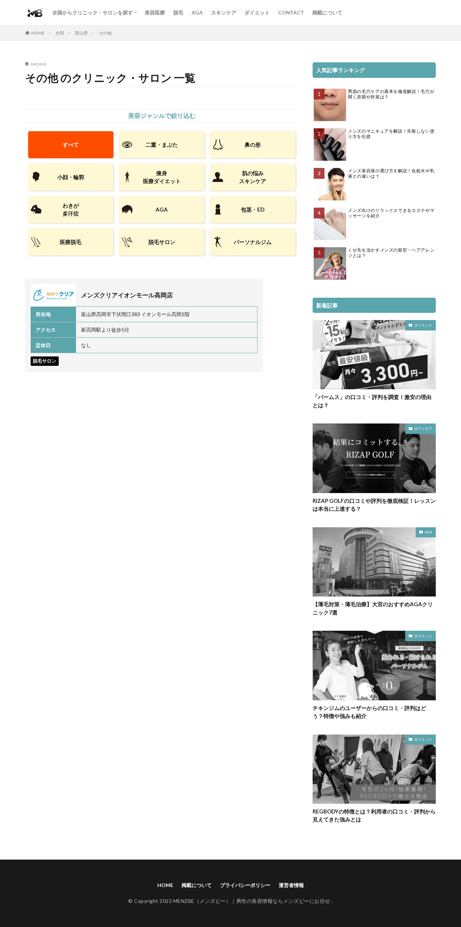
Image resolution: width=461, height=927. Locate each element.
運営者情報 (291, 885)
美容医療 (155, 12)
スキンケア (223, 12)
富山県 (81, 33)
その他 (105, 33)
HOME (38, 33)
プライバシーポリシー (245, 885)
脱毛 (178, 12)
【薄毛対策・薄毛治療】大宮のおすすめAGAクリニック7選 (373, 608)
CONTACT (291, 12)
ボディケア (423, 428)
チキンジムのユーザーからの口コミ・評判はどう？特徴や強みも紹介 (369, 712)
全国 (59, 33)
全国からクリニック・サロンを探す (92, 12)
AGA (197, 12)
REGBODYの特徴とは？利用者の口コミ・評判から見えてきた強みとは (374, 815)
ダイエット (257, 12)
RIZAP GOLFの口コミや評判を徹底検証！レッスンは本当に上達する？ (374, 504)
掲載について (327, 12)
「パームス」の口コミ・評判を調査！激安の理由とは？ (372, 401)
